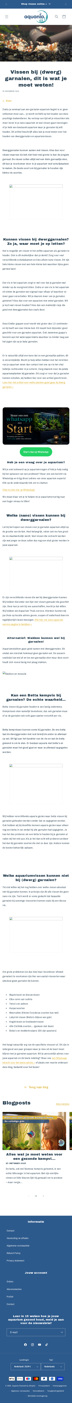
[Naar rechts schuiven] (43, 1196)
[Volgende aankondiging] (65, 4)
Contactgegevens (60, 1386)
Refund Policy (14, 1253)
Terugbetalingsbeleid (55, 1391)
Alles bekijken (62, 1103)
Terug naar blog (38, 1087)
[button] (6, 16)
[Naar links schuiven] (28, 1196)
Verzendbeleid (38, 1391)
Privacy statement (15, 1260)
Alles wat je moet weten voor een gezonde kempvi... (34, 1156)
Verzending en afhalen (18, 1238)
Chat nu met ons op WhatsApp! (19, 489)
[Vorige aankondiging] (6, 4)
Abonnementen (14, 1289)
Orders (10, 1281)
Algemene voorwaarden (18, 1245)
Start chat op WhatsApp (35, 452)
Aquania (15, 1386)
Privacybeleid (44, 1386)
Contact (10, 1230)
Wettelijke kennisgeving (37, 1396)
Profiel (10, 1296)
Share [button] (9, 100)
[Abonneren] (61, 1332)
